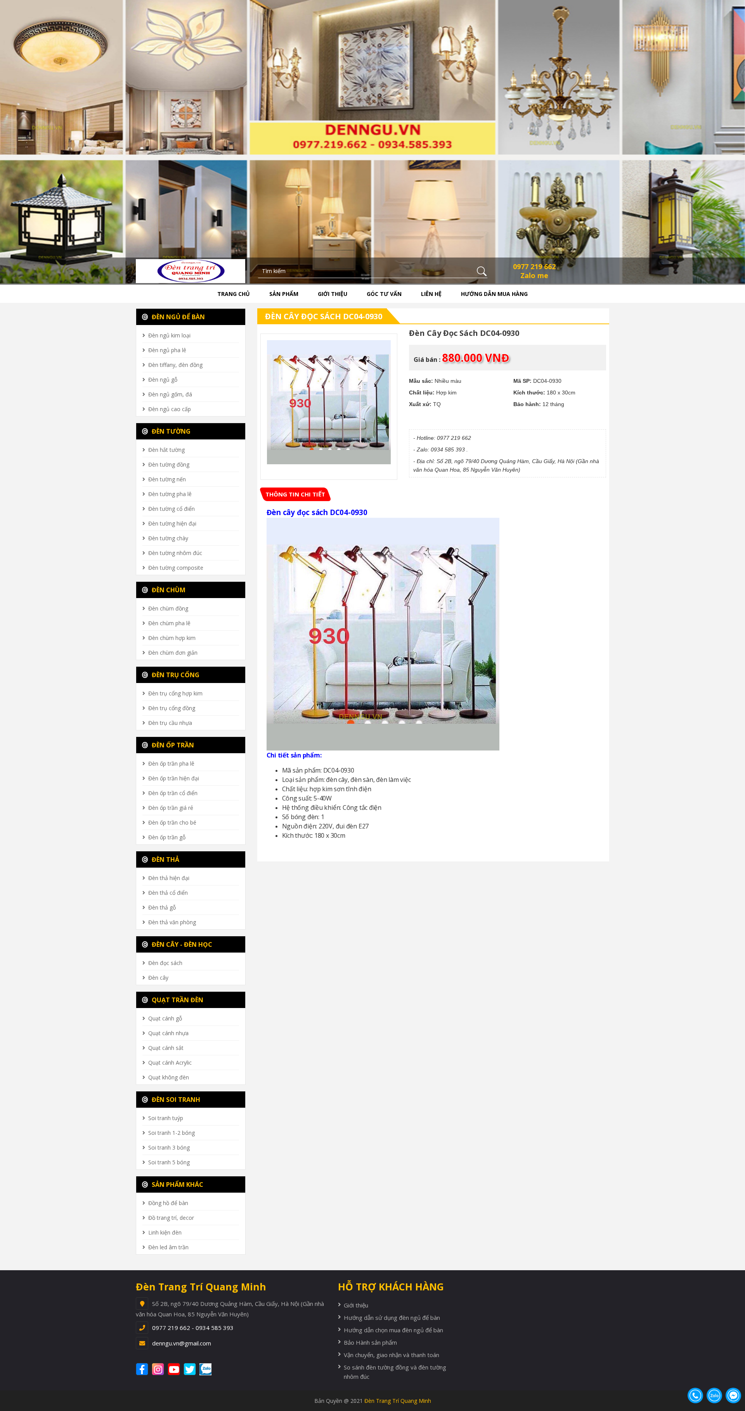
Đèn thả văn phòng (172, 922)
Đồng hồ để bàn (168, 1203)
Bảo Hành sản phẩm (370, 1342)
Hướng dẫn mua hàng (494, 293)
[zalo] (209, 1369)
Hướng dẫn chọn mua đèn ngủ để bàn (393, 1330)
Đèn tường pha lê (170, 494)
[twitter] (191, 1369)
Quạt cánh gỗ (165, 1018)
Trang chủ (233, 293)
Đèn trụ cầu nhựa (170, 722)
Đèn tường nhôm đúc (175, 553)
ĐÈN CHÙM (167, 590)
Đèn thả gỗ (162, 907)
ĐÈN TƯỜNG (170, 431)
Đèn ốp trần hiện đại (173, 778)
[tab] (295, 494)
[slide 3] (372, 141)
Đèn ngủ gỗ (162, 379)
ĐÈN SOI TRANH (175, 1099)
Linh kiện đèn (165, 1232)
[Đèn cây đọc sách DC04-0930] (329, 402)
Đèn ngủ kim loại (169, 335)
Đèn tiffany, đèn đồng (175, 364)
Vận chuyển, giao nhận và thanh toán (391, 1355)
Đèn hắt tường (166, 449)
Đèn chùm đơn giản (173, 652)
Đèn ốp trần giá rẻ (170, 807)
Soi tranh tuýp (165, 1118)
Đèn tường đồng (168, 464)
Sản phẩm (283, 293)
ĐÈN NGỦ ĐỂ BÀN (177, 317)
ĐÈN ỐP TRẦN (172, 745)
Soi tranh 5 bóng (169, 1162)
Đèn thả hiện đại (168, 878)
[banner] (190, 270)
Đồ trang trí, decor (171, 1217)
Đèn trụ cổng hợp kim (175, 693)
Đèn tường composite (175, 567)
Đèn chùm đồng (168, 608)
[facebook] (143, 1369)
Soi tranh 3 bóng (169, 1147)
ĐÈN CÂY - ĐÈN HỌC (181, 944)
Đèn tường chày (168, 538)
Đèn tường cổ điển (171, 508)
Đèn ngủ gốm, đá (170, 394)
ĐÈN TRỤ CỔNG (174, 675)
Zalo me (534, 275)
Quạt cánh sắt (166, 1047)
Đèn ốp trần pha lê (171, 763)
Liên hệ (431, 293)
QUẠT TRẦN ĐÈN (176, 1000)
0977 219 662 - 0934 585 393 (193, 1327)
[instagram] (159, 1369)
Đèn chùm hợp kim (172, 638)
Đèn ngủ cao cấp (169, 409)
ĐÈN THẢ (164, 859)
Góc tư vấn (384, 293)
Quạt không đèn (168, 1077)
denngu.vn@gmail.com (181, 1343)
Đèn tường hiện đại (172, 523)
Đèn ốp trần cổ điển (173, 793)
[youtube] (175, 1369)
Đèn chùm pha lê (169, 623)
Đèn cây (158, 977)
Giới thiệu (332, 293)
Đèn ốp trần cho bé (172, 822)
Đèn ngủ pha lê (167, 350)
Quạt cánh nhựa (168, 1033)
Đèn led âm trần (168, 1247)
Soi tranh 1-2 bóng (171, 1132)
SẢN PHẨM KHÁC (176, 1184)
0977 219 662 (534, 266)
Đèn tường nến (167, 479)
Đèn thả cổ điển (168, 892)
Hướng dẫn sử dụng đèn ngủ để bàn (392, 1317)
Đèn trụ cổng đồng (171, 708)
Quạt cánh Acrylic (170, 1062)
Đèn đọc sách (165, 963)
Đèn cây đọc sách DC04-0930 (323, 316)
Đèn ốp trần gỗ (166, 837)
